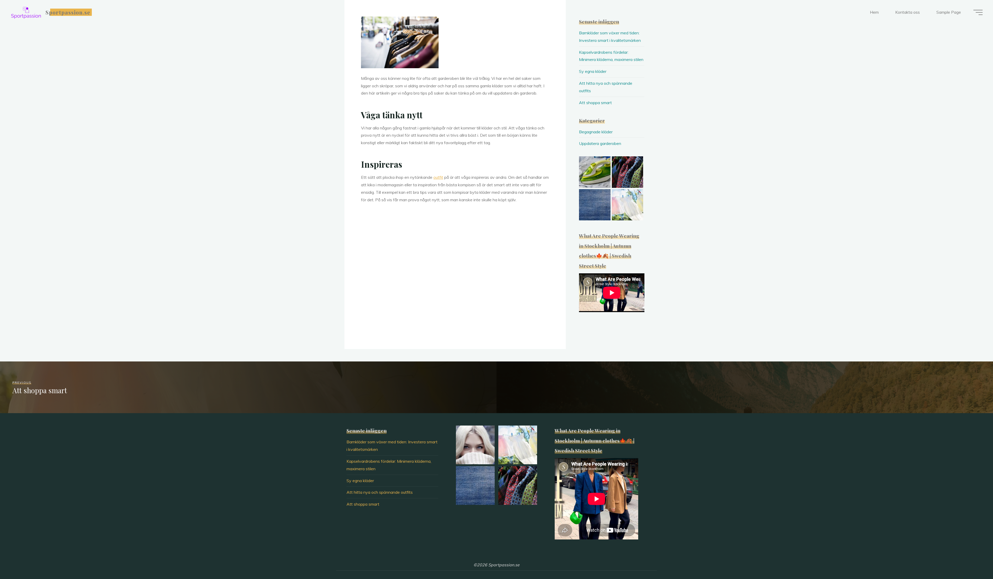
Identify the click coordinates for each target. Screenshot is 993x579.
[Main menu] (978, 12)
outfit (438, 177)
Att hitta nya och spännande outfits (380, 492)
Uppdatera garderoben (600, 143)
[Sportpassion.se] (26, 12)
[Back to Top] (973, 559)
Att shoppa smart (595, 102)
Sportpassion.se (68, 12)
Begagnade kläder (596, 131)
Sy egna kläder (592, 71)
